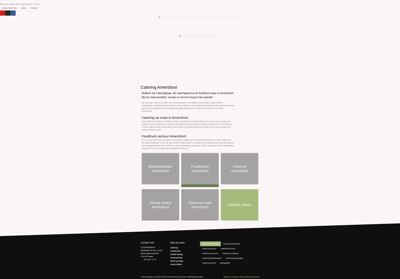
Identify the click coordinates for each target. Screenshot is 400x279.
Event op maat (176, 261)
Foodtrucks (175, 251)
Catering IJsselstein (230, 253)
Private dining (176, 254)
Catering (174, 248)
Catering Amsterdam (231, 244)
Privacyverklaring (245, 277)
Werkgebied (225, 263)
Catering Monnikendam (211, 258)
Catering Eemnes (228, 249)
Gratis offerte (176, 264)
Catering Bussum (209, 249)
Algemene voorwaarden (231, 277)
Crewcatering (176, 258)
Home (23, 8)
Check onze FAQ (9, 8)
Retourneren (255, 277)
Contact (33, 8)
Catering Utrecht (209, 263)
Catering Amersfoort (210, 244)
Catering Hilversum (210, 253)
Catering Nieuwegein (234, 258)
